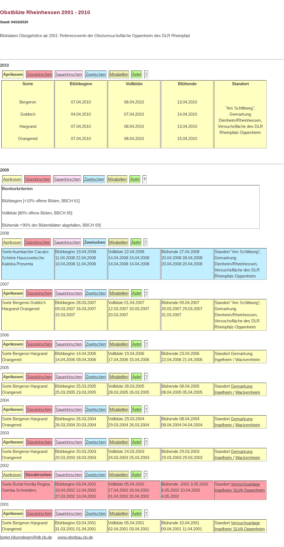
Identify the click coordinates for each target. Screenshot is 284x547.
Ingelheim (224, 490)
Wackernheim (247, 392)
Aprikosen (12, 179)
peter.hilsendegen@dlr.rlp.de (26, 537)
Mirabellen (119, 74)
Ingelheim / (224, 392)
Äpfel (136, 74)
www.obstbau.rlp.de (75, 537)
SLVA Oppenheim (249, 490)
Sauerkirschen (69, 74)
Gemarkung (241, 386)
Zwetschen (96, 74)
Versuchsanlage (245, 484)
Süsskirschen (39, 74)
